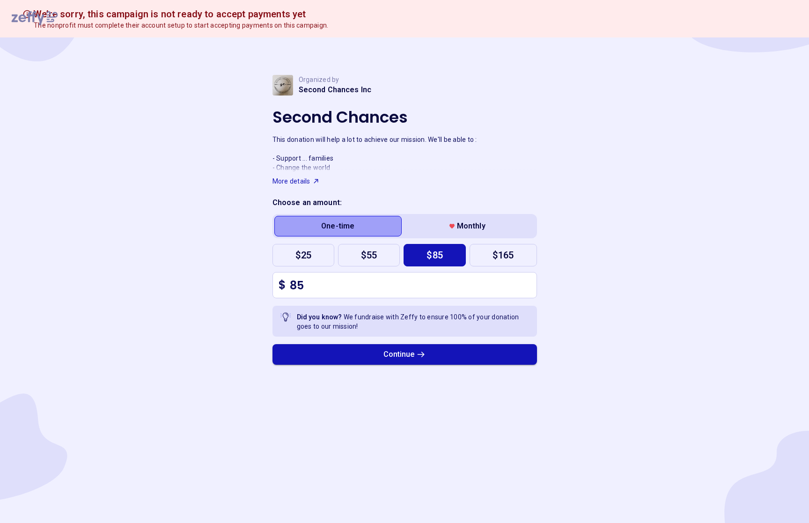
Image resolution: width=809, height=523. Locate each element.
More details (291, 181)
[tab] (338, 226)
